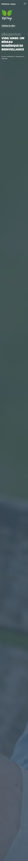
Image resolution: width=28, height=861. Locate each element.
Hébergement (19, 56)
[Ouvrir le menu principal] (25, 3)
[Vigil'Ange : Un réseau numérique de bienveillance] (6, 20)
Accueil (3, 56)
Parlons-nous (8, 4)
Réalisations (10, 56)
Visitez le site (8, 25)
